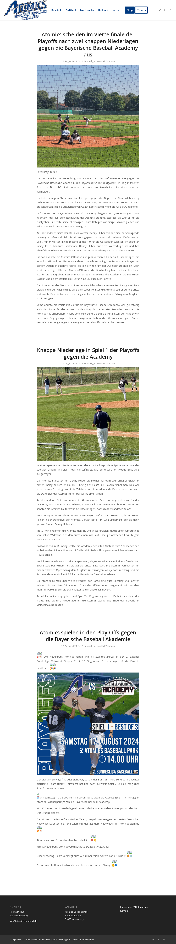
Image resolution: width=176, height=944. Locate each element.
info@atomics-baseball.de (23, 921)
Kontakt (124, 910)
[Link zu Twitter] (159, 10)
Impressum (126, 906)
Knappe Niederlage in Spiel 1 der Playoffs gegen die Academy (88, 353)
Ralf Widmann (108, 61)
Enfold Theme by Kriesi (83, 939)
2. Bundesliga (88, 61)
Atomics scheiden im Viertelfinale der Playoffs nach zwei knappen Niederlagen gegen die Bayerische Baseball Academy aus (88, 44)
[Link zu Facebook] (164, 10)
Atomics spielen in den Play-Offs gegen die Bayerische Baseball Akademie (88, 636)
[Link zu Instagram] (170, 10)
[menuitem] (43, 10)
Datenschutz (141, 906)
